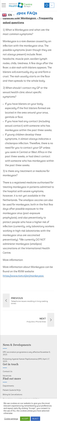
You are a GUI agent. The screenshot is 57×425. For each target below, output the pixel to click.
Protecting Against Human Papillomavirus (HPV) (22, 359)
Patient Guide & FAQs (12, 390)
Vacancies (7, 376)
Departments (8, 386)
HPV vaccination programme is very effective (21, 352)
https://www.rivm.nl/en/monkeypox (23, 275)
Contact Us (7, 371)
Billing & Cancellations (12, 394)
